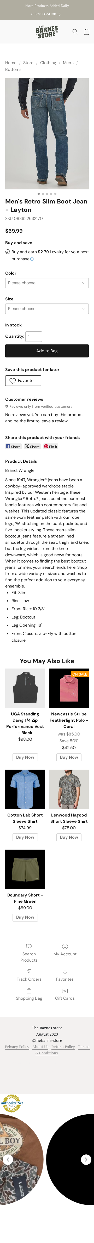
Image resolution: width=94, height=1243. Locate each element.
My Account (65, 954)
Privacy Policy (17, 1046)
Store (28, 62)
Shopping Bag (29, 998)
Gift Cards (65, 998)
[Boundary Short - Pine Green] (25, 869)
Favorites (65, 979)
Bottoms (13, 69)
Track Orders (29, 979)
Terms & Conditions (19, 1063)
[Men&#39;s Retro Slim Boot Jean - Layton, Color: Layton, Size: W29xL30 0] (47, 133)
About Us (40, 1046)
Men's (68, 62)
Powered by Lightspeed (47, 1080)
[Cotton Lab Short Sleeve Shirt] (25, 789)
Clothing (48, 62)
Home (10, 62)
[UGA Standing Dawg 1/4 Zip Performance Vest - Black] (25, 688)
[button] (47, 32)
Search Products (29, 957)
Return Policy (63, 1046)
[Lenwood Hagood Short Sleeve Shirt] (69, 789)
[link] (47, 14)
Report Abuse (57, 1071)
